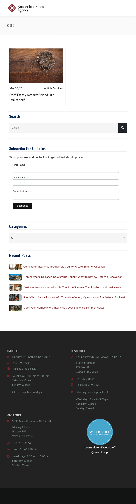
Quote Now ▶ (99, 452)
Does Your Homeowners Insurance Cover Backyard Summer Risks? (63, 307)
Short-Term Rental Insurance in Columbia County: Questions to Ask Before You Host (74, 297)
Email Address (22, 191)
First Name (19, 164)
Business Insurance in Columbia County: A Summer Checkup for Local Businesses (72, 287)
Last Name (19, 177)
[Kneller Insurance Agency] (25, 8)
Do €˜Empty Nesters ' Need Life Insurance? (31, 97)
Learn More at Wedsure (99, 447)
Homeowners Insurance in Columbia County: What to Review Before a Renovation (72, 276)
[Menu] (124, 8)
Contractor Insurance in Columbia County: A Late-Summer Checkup (64, 266)
